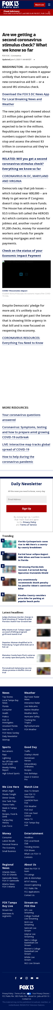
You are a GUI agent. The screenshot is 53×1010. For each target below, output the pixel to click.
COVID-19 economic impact (14, 290)
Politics (5, 716)
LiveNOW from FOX (31, 801)
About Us (30, 864)
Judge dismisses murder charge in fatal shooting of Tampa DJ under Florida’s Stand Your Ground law (17, 619)
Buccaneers (7, 751)
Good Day (30, 747)
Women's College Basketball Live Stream (32, 951)
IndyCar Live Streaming (29, 935)
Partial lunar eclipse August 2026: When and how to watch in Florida (34, 557)
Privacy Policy (29, 522)
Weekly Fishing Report (9, 768)
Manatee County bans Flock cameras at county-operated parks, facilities (18, 656)
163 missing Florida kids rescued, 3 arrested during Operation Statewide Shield (33, 570)
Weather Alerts (31, 713)
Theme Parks (8, 804)
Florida (5, 706)
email (37, 978)
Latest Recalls (8, 840)
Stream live (7, 910)
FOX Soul (28, 809)
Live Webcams (31, 706)
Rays (4, 754)
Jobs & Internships (32, 878)
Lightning (6, 758)
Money (6, 833)
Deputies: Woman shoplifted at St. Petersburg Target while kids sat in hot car (18, 644)
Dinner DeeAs (8, 797)
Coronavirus (16, 55)
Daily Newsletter (9, 736)
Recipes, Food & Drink (9, 815)
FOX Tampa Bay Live (31, 823)
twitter (21, 978)
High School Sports (11, 773)
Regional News (7, 866)
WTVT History (30, 881)
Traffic (27, 751)
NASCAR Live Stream (30, 929)
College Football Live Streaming (31, 917)
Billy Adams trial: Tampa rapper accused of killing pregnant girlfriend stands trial (16, 631)
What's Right (8, 790)
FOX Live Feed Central (30, 814)
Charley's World (31, 754)
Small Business (9, 851)
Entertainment (33, 833)
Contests (28, 857)
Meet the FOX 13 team (32, 870)
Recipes (27, 770)
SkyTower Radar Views (31, 698)
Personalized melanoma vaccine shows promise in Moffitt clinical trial (17, 670)
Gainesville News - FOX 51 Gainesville (10, 879)
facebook (16, 978)
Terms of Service (28, 524)
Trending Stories (31, 847)
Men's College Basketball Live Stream (31, 943)
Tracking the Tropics (30, 721)
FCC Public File (31, 888)
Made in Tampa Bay (9, 809)
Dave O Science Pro (31, 778)
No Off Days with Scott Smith (10, 762)
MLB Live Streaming (29, 923)
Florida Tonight (9, 794)
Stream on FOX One (31, 904)
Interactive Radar (32, 702)
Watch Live (39, 5)
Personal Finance (10, 844)
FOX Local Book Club (31, 842)
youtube (32, 978)
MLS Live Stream (32, 963)
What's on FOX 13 (32, 853)
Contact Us (29, 895)
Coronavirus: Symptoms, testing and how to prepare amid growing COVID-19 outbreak (25, 432)
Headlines (28, 837)
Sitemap (6, 739)
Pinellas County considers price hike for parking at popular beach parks (32, 598)
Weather (29, 692)
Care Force (7, 826)
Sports (6, 747)
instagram (26, 978)
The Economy (8, 847)
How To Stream (31, 790)
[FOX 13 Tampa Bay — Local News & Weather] (10, 4)
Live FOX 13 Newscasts (29, 795)
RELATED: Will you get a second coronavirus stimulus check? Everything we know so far (24, 164)
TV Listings (29, 874)
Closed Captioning (32, 885)
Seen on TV (7, 729)
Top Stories (7, 696)
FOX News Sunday (10, 732)
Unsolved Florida (10, 726)
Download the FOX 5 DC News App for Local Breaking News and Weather (25, 99)
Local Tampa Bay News (10, 701)
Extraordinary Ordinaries (30, 765)
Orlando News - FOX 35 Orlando (9, 873)
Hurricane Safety (31, 716)
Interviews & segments (8, 914)
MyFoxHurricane (31, 726)
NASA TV (28, 819)
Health (5, 713)
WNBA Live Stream (29, 958)
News (5, 692)
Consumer (7, 709)
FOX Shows (29, 850)
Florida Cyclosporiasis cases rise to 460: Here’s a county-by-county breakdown (33, 544)
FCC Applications (32, 891)
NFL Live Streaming (29, 911)
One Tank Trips (9, 801)
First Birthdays (30, 773)
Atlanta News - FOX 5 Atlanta (9, 885)
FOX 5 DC (6, 55)
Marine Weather (31, 709)
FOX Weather (30, 729)
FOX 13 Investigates (7, 721)
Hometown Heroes (29, 759)
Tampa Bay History (7, 821)
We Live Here (10, 786)
